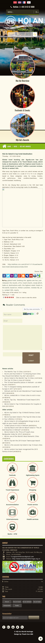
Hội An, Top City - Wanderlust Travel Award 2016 (22, 400)
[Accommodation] (12, 499)
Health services (32, 519)
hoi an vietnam (27, 602)
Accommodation (12, 505)
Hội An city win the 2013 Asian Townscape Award (22, 441)
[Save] (39, 276)
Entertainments (12, 519)
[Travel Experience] (12, 484)
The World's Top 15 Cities (13, 372)
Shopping (32, 490)
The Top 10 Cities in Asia (13, 380)
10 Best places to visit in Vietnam (16, 425)
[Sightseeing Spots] (32, 470)
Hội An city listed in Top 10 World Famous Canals (22, 412)
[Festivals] (12, 470)
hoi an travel (17, 602)
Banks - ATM (12, 534)
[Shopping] (32, 484)
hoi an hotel (37, 602)
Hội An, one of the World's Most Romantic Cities (21, 436)
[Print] (35, 276)
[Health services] (33, 514)
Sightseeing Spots (32, 475)
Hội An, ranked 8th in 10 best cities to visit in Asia (22, 395)
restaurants (6, 605)
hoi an (7, 602)
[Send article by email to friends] (31, 276)
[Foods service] (32, 499)
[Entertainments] (12, 514)
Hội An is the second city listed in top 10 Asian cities (23, 445)
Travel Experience (12, 490)
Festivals (12, 475)
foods (17, 605)
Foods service (33, 505)
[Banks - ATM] (12, 528)
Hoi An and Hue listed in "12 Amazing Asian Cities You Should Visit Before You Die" (21, 375)
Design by (23, 634)
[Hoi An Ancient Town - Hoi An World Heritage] (22, 22)
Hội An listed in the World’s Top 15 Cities (19, 378)
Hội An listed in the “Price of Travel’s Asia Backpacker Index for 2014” (18, 433)
